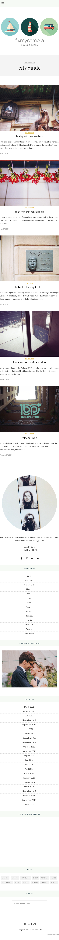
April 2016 (29, 769)
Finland (29, 283)
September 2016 (29, 751)
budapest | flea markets (29, 136)
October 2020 (29, 711)
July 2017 (29, 729)
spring (17, 882)
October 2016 (29, 747)
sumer (25, 882)
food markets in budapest (29, 211)
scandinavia (7, 882)
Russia (29, 620)
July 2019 (29, 716)
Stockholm (29, 625)
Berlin (29, 576)
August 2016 (29, 756)
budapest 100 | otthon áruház (29, 362)
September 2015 (29, 800)
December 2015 (29, 787)
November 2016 (29, 742)
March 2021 (29, 707)
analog (5, 878)
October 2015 (29, 795)
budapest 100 (29, 438)
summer (35, 882)
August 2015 (29, 804)
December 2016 (29, 738)
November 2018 (29, 720)
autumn (15, 878)
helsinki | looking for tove (29, 287)
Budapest (29, 132)
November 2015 (29, 791)
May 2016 (29, 764)
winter (54, 882)
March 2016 (29, 773)
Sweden (29, 629)
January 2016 (29, 782)
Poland (29, 611)
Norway (29, 607)
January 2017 (29, 733)
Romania (29, 616)
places (53, 878)
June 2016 (29, 760)
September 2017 (29, 725)
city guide (25, 878)
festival (44, 878)
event (35, 878)
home (29, 594)
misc (29, 602)
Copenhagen (29, 585)
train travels (29, 633)
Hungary (29, 598)
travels (44, 882)
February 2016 (29, 778)
